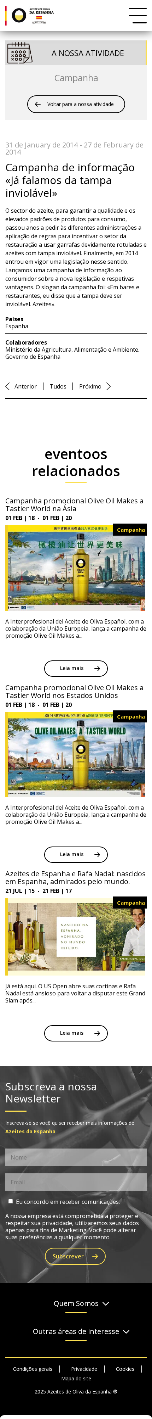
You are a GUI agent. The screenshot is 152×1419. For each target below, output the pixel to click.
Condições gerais (32, 1368)
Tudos (57, 386)
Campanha (76, 78)
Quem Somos (76, 1303)
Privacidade (84, 1368)
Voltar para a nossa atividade (80, 104)
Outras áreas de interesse (76, 1331)
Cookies (125, 1368)
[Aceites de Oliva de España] (35, 15)
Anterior (25, 386)
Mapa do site (76, 1378)
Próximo (90, 386)
